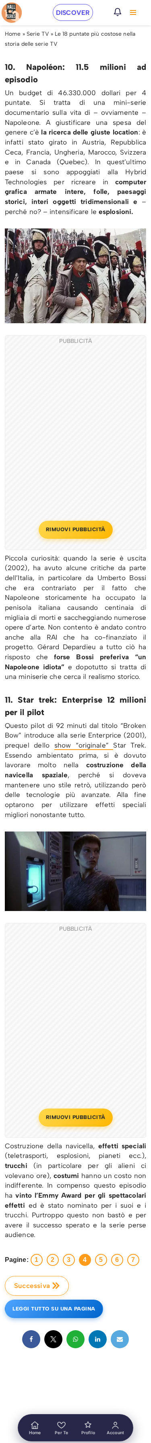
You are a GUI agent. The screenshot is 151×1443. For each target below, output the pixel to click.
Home (13, 34)
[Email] (120, 1339)
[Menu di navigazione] (133, 12)
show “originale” (84, 745)
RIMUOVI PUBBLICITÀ (75, 529)
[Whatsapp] (75, 1339)
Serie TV (38, 34)
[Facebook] (31, 1339)
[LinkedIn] (98, 1339)
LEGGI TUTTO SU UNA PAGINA (53, 1309)
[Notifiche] (117, 12)
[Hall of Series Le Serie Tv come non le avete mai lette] (12, 12)
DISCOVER (73, 12)
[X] (53, 1339)
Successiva (32, 1286)
